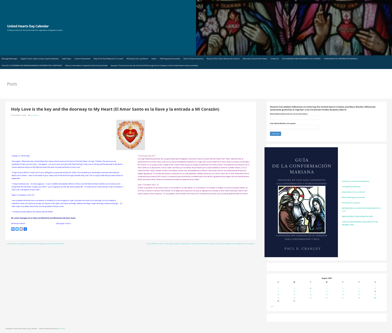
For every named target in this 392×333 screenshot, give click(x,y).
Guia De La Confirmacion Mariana (355, 181)
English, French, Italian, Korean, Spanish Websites (40, 59)
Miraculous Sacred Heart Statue (255, 59)
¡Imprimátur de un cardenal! (353, 192)
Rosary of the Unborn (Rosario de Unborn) (223, 59)
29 (375, 298)
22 (375, 295)
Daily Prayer (66, 59)
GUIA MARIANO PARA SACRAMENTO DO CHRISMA (301, 59)
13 (343, 291)
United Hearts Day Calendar (28, 26)
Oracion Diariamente (82, 59)
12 (327, 291)
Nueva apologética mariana (353, 197)
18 (310, 295)
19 (327, 295)
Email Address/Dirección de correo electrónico (289, 114)
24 (294, 298)
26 (327, 298)
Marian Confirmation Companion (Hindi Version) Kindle (86, 65)
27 (343, 298)
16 (278, 295)
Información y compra (351, 203)
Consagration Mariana (351, 186)
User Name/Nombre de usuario (283, 123)
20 (343, 295)
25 (310, 298)
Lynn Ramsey (34, 115)
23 (278, 298)
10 (294, 291)
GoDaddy (61, 329)
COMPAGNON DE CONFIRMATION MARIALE (341, 59)
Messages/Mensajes (9, 59)
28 (359, 298)
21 (359, 295)
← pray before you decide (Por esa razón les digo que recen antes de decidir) (34, 243)
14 (359, 291)
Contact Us (274, 59)
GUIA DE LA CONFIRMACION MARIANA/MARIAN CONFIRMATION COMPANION (32, 65)
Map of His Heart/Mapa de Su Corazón (108, 59)
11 (310, 291)
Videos (153, 59)
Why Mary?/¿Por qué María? (137, 59)
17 (294, 295)
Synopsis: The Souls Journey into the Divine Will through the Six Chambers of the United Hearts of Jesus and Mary (154, 65)
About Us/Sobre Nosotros (193, 59)
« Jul (271, 306)
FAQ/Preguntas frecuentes (170, 59)
